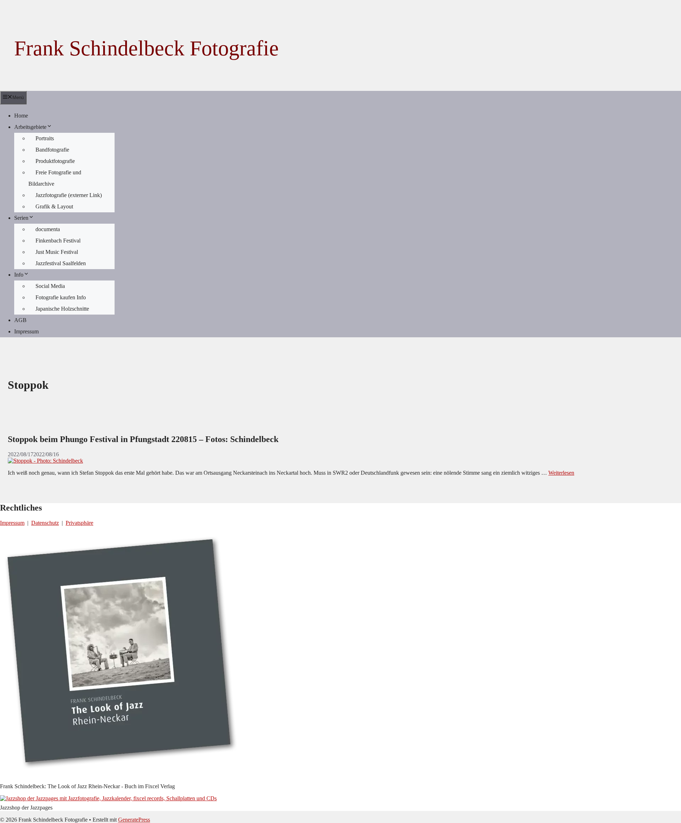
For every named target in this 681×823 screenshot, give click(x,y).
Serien (21, 218)
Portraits (44, 138)
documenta (47, 229)
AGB (20, 320)
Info (18, 275)
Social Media (50, 286)
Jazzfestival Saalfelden (60, 263)
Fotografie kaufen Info (60, 297)
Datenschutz (45, 523)
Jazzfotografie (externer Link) (68, 195)
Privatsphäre (79, 523)
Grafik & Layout (54, 206)
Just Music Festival (56, 252)
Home (21, 116)
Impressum (26, 331)
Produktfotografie (55, 161)
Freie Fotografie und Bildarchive (54, 178)
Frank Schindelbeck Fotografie (146, 48)
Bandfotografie (52, 150)
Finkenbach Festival (58, 241)
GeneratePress (134, 820)
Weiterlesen (561, 473)
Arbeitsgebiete (30, 127)
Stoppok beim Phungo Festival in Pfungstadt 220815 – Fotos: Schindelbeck (143, 439)
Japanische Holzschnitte (62, 309)
